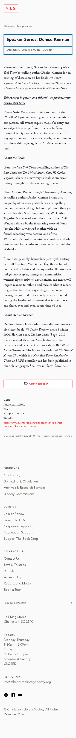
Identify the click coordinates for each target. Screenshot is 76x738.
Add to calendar (38, 383)
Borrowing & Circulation (21, 481)
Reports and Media (17, 583)
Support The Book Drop (21, 539)
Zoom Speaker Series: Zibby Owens (22, 435)
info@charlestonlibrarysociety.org (27, 682)
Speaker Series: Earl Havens (57, 435)
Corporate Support (17, 526)
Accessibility (12, 577)
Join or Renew (14, 514)
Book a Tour (12, 590)
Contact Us (12, 558)
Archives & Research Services (24, 488)
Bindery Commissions (19, 494)
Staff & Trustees (15, 565)
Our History (12, 475)
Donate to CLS (14, 520)
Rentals (9, 571)
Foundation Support (18, 532)
